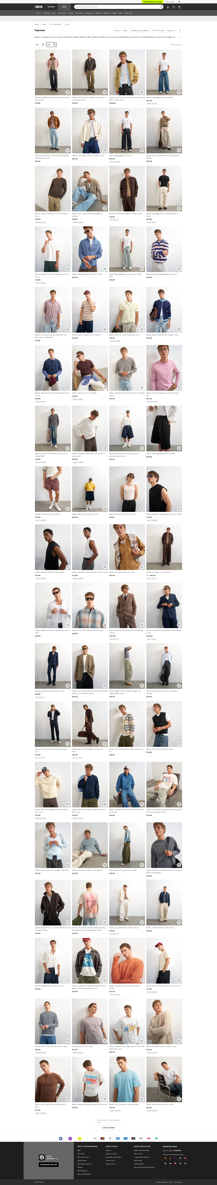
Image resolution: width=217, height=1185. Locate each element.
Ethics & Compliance (84, 1174)
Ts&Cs (171, 1182)
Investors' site (110, 1160)
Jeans (125, 30)
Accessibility (178, 1182)
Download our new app (153, 2)
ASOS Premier (82, 1160)
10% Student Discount (84, 1164)
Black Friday (138, 1160)
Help (79, 1150)
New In (117, 30)
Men (44, 24)
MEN (64, 7)
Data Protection (82, 1171)
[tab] (38, 13)
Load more (108, 1128)
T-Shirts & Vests (158, 30)
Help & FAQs (170, 2)
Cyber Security (110, 1164)
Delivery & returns (83, 1157)
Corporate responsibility (113, 1157)
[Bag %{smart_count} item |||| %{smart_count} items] (179, 6)
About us (108, 1150)
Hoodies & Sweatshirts (140, 30)
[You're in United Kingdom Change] (179, 1)
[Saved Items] (173, 6)
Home (37, 24)
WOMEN (51, 7)
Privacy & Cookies (162, 1182)
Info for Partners (139, 1164)
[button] (165, 1158)
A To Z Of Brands (55, 24)
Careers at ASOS (111, 1154)
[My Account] (168, 6)
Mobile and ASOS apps (141, 1150)
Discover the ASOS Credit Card (144, 1167)
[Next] (180, 30)
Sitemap (80, 1167)
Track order (81, 1154)
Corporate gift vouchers (141, 1157)
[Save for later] (67, 92)
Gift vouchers (138, 1154)
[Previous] (111, 30)
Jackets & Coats (173, 30)
